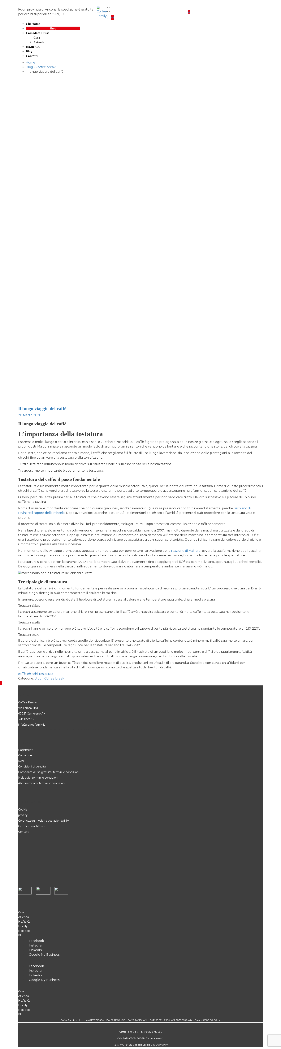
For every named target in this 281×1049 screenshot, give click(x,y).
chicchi (32, 674)
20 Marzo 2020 (29, 415)
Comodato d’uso (38, 33)
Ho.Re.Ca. (24, 921)
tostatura (46, 674)
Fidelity (23, 926)
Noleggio (24, 931)
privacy (23, 815)
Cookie (23, 809)
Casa (36, 37)
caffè (22, 674)
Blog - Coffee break (49, 678)
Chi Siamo (33, 24)
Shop (53, 28)
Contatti (32, 56)
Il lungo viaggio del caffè (42, 408)
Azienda (38, 42)
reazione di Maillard (186, 551)
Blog (29, 51)
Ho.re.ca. (33, 47)
